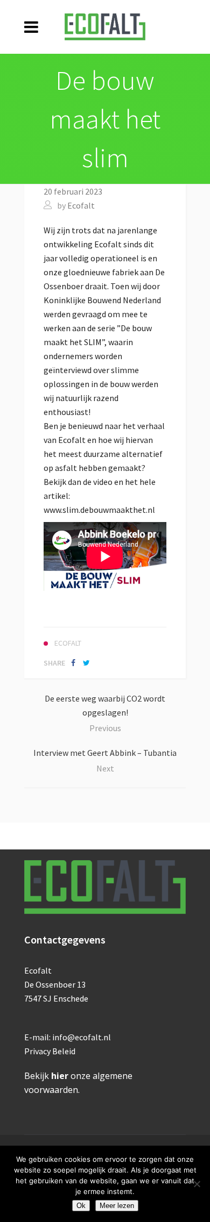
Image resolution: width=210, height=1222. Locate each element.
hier (59, 1076)
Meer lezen (117, 1206)
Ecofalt (81, 205)
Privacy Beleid (49, 1051)
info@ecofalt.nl (81, 1037)
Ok (81, 1206)
